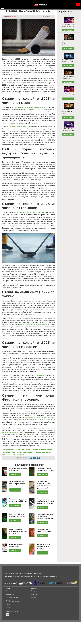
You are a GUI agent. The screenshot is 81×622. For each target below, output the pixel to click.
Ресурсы (33, 597)
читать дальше (15, 474)
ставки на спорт (9, 452)
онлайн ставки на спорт (36, 450)
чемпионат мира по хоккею (13, 455)
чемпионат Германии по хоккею (37, 452)
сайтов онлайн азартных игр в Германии (28, 107)
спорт (49, 450)
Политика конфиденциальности (12, 601)
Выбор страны (35, 591)
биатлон (11, 356)
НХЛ (39, 183)
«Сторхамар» (39, 375)
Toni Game (12, 17)
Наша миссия (10, 594)
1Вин (46, 87)
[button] (30, 458)
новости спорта (14, 450)
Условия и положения (12, 597)
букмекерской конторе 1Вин (20, 127)
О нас (7, 591)
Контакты (8, 608)
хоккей (19, 452)
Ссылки (8, 604)
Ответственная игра (12, 611)
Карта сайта (34, 594)
